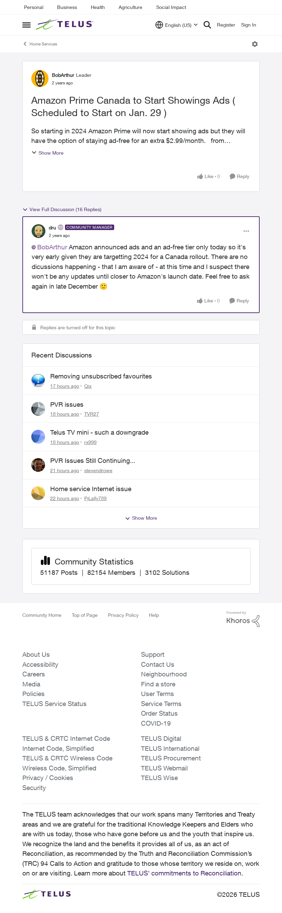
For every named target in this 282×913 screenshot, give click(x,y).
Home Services (43, 43)
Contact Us (157, 664)
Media (31, 684)
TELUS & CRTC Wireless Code (67, 758)
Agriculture (130, 7)
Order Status (159, 713)
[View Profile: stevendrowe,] (38, 465)
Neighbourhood (164, 674)
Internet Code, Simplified (58, 748)
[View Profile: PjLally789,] (38, 493)
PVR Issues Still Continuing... (92, 460)
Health (98, 7)
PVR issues (67, 404)
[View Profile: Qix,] (38, 380)
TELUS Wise (159, 777)
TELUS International (170, 748)
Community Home (42, 615)
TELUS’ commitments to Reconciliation (184, 873)
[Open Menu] (255, 44)
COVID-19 (156, 723)
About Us (36, 654)
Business (67, 7)
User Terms (157, 693)
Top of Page (85, 615)
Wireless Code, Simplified (59, 768)
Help (154, 615)
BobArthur (63, 75)
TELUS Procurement (171, 758)
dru (52, 227)
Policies (33, 693)
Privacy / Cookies (47, 777)
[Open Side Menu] (26, 25)
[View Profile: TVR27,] (38, 409)
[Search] (207, 25)
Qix (87, 386)
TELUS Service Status (54, 703)
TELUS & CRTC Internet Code (66, 738)
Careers (33, 674)
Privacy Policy (123, 615)
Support (152, 654)
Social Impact (171, 7)
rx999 (90, 442)
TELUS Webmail (164, 768)
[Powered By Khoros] (243, 619)
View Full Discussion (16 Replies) (65, 209)
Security (34, 787)
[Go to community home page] (65, 24)
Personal (33, 7)
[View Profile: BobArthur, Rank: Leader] (39, 78)
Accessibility (40, 664)
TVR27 (91, 414)
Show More (51, 153)
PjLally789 (95, 498)
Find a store (158, 684)
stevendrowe (98, 470)
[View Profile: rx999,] (38, 437)
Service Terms (161, 703)
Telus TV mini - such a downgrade (99, 432)
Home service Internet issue (90, 488)
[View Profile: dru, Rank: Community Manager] (38, 231)
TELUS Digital (161, 738)
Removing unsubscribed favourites (101, 376)
